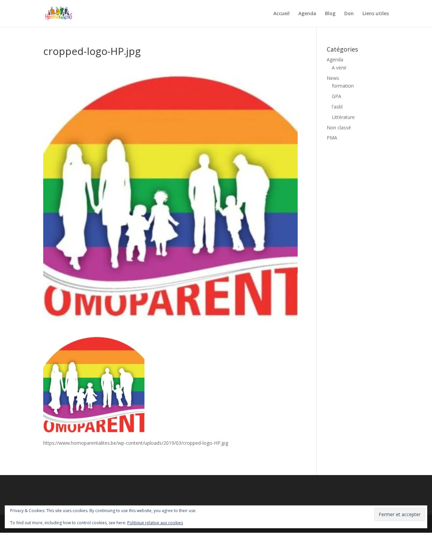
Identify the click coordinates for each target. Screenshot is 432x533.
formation (343, 86)
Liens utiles (375, 14)
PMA (332, 137)
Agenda (307, 14)
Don (349, 14)
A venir (339, 67)
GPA (336, 96)
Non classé (339, 127)
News (333, 78)
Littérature (343, 117)
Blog (330, 14)
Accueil (281, 14)
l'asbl (337, 106)
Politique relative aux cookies (155, 523)
